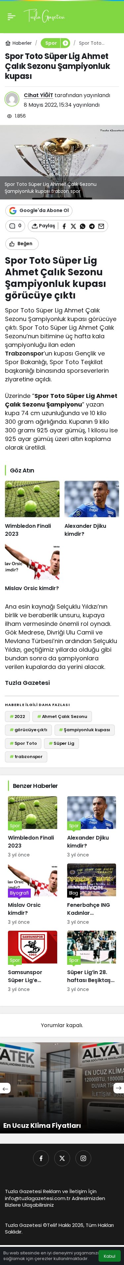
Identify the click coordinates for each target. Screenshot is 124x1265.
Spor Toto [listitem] (23, 743)
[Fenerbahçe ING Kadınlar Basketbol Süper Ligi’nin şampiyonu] (91, 894)
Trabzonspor (24, 353)
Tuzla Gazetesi (27, 683)
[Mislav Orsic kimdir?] (32, 567)
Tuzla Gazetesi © (26, 1225)
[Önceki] (5, 1088)
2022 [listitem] (17, 716)
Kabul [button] (109, 1256)
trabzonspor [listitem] (26, 756)
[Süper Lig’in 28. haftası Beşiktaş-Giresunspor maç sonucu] (91, 962)
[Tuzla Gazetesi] (44, 16)
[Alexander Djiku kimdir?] (91, 509)
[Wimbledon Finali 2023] (32, 509)
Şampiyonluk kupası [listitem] (84, 730)
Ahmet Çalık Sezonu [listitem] (62, 716)
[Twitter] (62, 1158)
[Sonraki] (118, 1088)
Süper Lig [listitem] (61, 743)
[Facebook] (41, 1158)
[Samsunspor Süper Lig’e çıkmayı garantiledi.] (32, 962)
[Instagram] (83, 1158)
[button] (65, 43)
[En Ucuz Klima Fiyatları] (62, 1087)
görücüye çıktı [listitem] (28, 730)
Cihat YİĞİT (38, 95)
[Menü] (11, 16)
